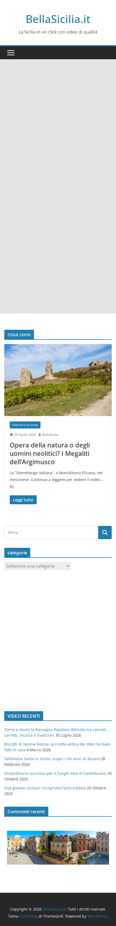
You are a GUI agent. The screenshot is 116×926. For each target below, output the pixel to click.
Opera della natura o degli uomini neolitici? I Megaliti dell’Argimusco (50, 453)
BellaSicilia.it (58, 18)
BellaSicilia (50, 434)
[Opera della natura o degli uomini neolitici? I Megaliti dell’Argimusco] (58, 380)
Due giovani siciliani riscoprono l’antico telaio (45, 787)
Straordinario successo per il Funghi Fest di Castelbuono (55, 773)
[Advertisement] (58, 120)
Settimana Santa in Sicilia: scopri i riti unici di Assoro (52, 758)
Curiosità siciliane (25, 425)
